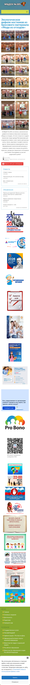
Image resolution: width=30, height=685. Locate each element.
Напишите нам (8, 623)
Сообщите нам (8, 408)
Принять (15, 677)
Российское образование (11, 647)
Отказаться (15, 682)
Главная (6, 612)
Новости (7, 159)
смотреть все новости (22, 183)
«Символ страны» (7, 172)
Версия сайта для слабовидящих (14, 163)
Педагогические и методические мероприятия (14, 160)
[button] (27, 658)
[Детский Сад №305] (15, 4)
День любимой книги (8, 181)
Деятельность (8, 617)
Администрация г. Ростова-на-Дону (14, 635)
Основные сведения (10, 614)
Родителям (7, 620)
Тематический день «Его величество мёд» (13, 176)
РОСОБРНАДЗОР (9, 633)
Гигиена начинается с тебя (9, 204)
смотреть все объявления (21, 207)
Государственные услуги (11, 630)
